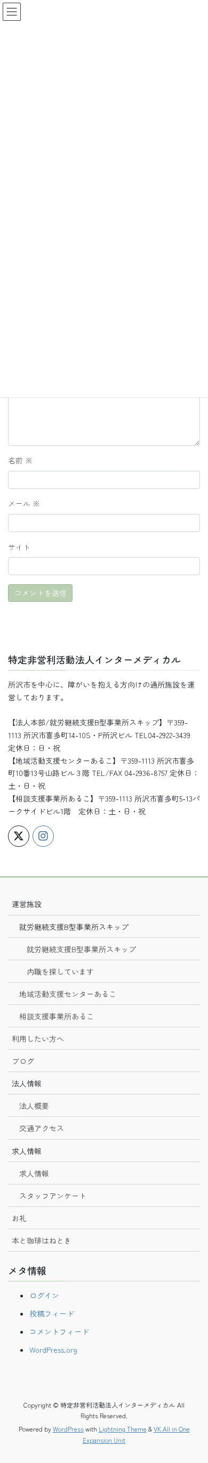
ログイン (44, 1295)
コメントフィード (59, 1331)
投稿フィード (51, 1313)
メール (24, 503)
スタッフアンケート (52, 1195)
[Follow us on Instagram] (43, 836)
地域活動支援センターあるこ (67, 993)
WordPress (68, 1428)
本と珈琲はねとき (41, 1240)
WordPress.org (53, 1349)
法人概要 (34, 1105)
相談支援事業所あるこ (56, 1016)
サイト (19, 547)
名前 (20, 460)
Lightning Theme (123, 1428)
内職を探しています (60, 971)
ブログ (23, 1061)
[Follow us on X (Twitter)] (18, 836)
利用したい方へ (38, 1038)
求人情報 (34, 1173)
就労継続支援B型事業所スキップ (81, 949)
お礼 (19, 1218)
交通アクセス (41, 1128)
